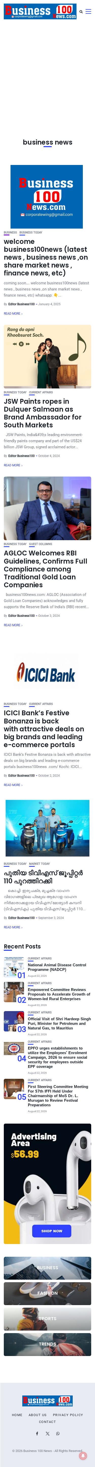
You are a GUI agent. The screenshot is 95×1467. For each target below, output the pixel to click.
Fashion (47, 1293)
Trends (47, 1344)
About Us (38, 1415)
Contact (47, 1422)
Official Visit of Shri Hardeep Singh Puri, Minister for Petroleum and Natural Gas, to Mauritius (59, 1024)
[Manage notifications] (83, 1456)
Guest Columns (40, 544)
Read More (12, 313)
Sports (47, 1318)
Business (10, 232)
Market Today (39, 863)
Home (17, 1415)
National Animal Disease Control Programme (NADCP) (57, 967)
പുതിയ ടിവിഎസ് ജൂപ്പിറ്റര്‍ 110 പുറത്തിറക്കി (43, 876)
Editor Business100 (21, 304)
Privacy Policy (68, 1415)
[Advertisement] (47, 73)
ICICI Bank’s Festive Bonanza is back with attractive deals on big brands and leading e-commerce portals (44, 728)
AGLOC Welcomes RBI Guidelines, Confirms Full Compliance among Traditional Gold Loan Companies (45, 569)
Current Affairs (41, 392)
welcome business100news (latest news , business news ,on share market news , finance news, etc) (46, 257)
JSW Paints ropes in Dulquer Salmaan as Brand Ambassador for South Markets (43, 413)
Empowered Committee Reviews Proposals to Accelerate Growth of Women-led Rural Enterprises (59, 995)
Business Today (31, 232)
